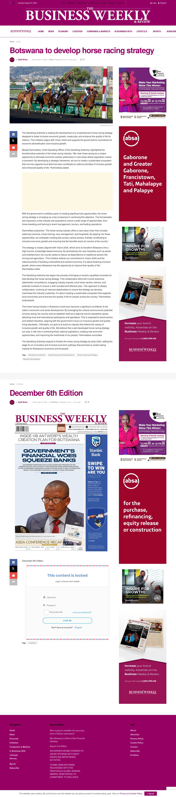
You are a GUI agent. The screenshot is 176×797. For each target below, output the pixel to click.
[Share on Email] (13, 147)
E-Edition (77, 31)
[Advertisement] (67, 191)
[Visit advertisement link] (88, 15)
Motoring (13, 758)
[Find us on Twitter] (14, 3)
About (64, 3)
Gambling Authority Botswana (61, 355)
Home (41, 31)
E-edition (120, 3)
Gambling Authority (36, 355)
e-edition (32, 643)
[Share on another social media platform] (13, 154)
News (51, 31)
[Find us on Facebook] (10, 3)
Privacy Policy (81, 3)
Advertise (71, 3)
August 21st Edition (58, 746)
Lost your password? (82, 612)
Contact (103, 3)
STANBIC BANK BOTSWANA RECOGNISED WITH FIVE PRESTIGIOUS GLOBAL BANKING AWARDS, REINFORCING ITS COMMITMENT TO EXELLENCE (65, 770)
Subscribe (111, 3)
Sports (157, 31)
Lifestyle (142, 31)
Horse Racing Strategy (87, 355)
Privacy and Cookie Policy (131, 793)
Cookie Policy (93, 3)
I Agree (150, 793)
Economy (63, 31)
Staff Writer (23, 59)
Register (163, 3)
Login (154, 3)
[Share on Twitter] (13, 141)
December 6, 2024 (39, 59)
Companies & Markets (98, 31)
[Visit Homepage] (21, 31)
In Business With (123, 31)
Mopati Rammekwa (31, 359)
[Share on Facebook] (13, 134)
